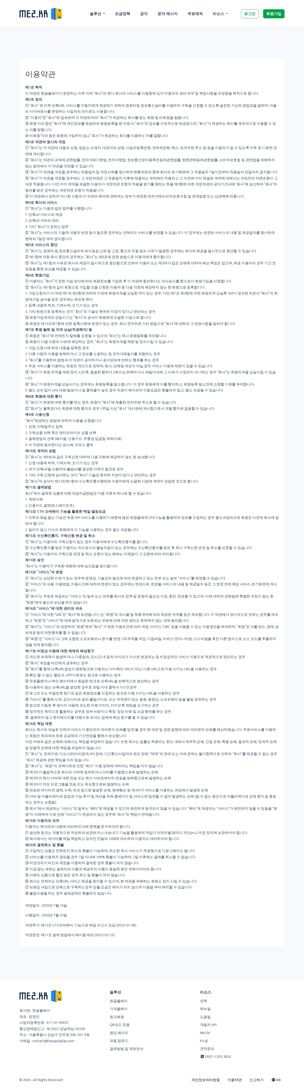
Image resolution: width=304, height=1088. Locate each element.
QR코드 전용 (120, 1025)
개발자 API (208, 1025)
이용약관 (235, 1080)
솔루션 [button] (96, 13)
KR (278, 1080)
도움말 (205, 1017)
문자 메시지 (168, 13)
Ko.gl (204, 1041)
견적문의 (207, 1049)
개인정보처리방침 (205, 1080)
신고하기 (256, 1080)
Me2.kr (205, 1033)
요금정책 (122, 13)
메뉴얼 (205, 1009)
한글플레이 (119, 1001)
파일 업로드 (119, 1041)
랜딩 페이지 (119, 1033)
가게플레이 (119, 1009)
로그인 (250, 13)
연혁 (203, 1001)
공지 (144, 13)
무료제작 (195, 13)
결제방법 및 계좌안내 (126, 1049)
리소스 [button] (219, 13)
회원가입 (273, 13)
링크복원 (117, 1017)
